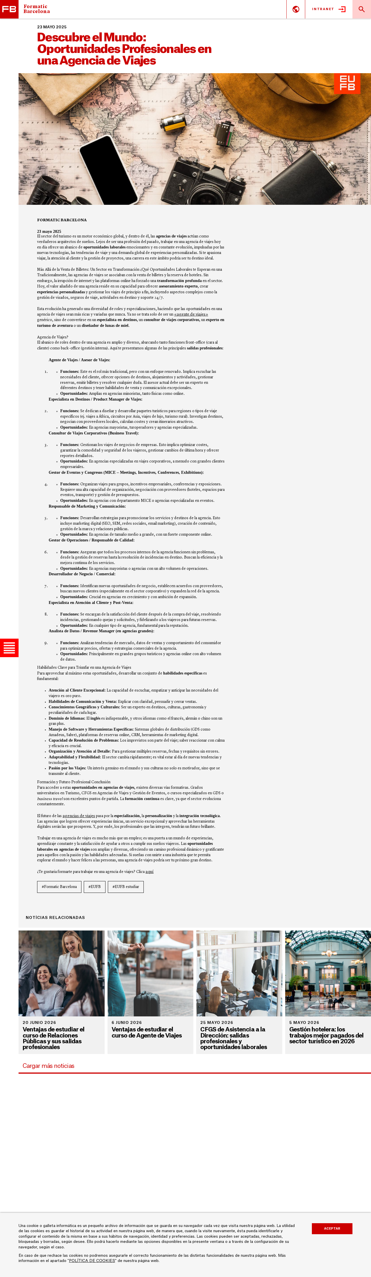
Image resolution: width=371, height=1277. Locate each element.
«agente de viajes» (191, 314)
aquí (150, 872)
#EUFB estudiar (125, 887)
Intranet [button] (323, 9)
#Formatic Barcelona (59, 887)
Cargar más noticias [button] (48, 1066)
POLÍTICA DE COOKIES (92, 1261)
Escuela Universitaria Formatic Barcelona (9, 9)
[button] (9, 648)
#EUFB (94, 887)
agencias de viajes (79, 816)
